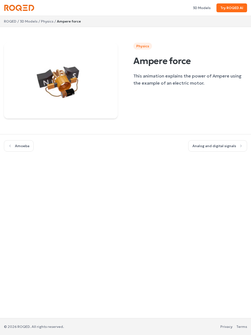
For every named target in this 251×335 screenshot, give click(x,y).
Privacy (226, 326)
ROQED (10, 21)
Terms (241, 326)
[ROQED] (19, 8)
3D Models (202, 8)
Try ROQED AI (231, 8)
